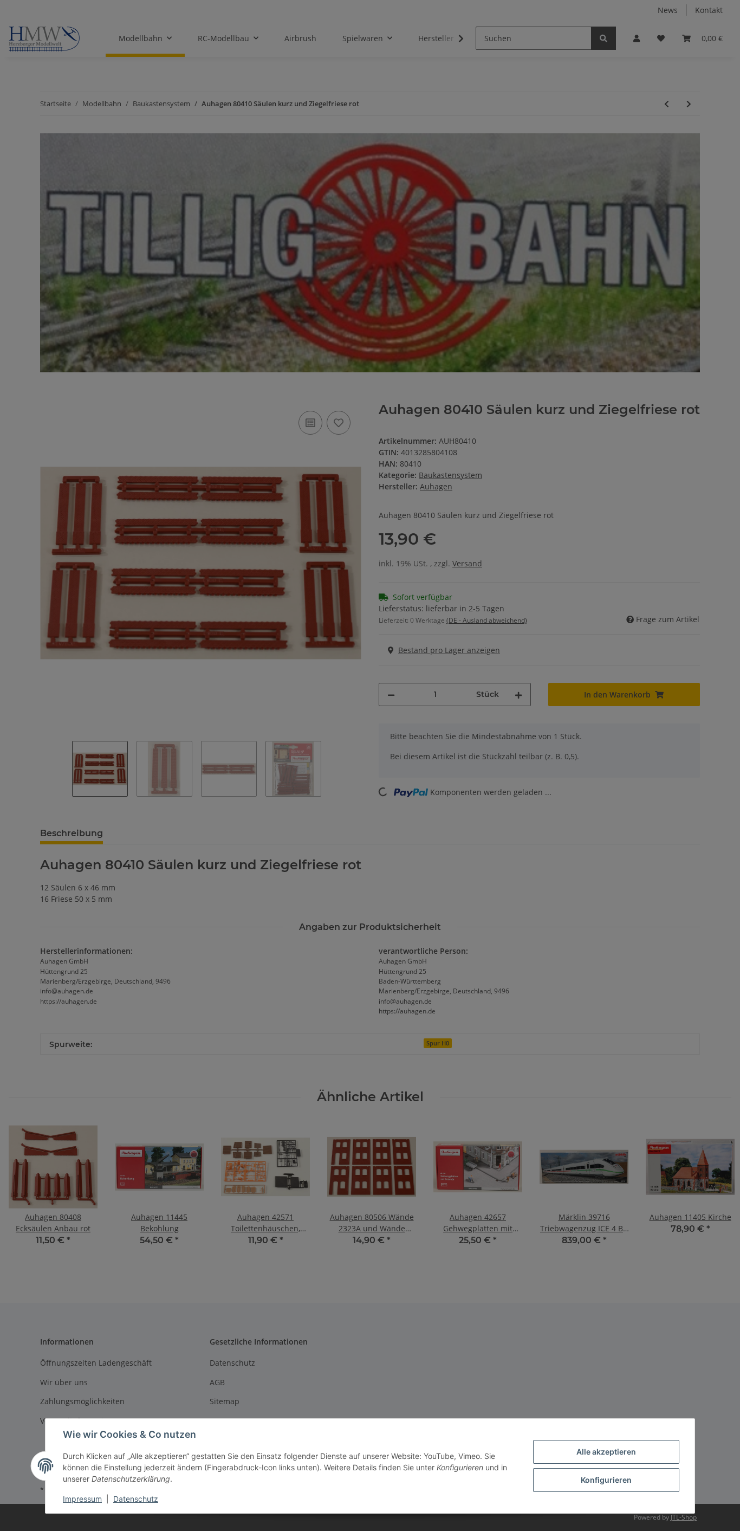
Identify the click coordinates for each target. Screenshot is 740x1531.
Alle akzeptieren (606, 1451)
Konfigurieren (606, 1479)
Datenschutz (135, 1498)
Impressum (82, 1498)
